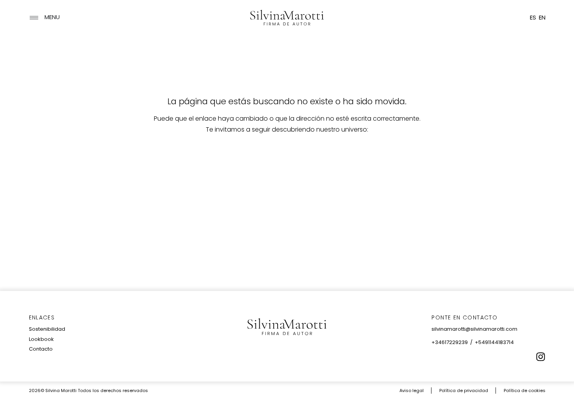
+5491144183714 (494, 342)
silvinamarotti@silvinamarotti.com (474, 329)
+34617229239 (449, 342)
